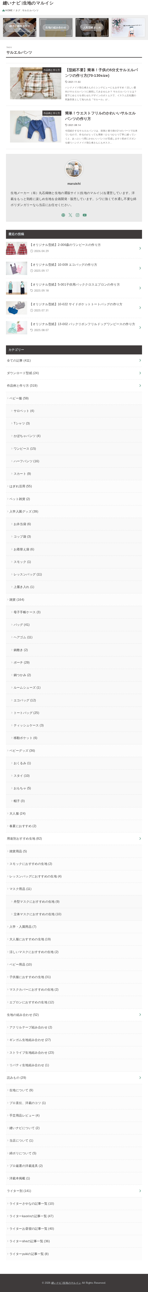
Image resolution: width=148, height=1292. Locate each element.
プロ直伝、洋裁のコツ (27, 1103)
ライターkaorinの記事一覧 (31, 1216)
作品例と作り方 (22, 385)
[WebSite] (63, 215)
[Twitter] (70, 215)
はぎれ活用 (20, 486)
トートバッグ (26, 712)
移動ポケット (25, 738)
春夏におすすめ (22, 826)
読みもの (16, 1077)
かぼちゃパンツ (27, 436)
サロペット (24, 410)
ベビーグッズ (22, 750)
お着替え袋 (24, 549)
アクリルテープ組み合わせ (30, 1027)
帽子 (19, 801)
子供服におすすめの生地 (30, 977)
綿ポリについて (22, 1153)
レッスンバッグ (28, 574)
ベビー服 (19, 398)
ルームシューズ (27, 687)
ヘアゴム (23, 637)
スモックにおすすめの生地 (30, 863)
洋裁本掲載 (19, 1178)
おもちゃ (22, 788)
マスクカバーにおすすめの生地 (33, 989)
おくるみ (22, 763)
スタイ (22, 775)
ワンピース (25, 448)
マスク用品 (20, 889)
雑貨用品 (18, 851)
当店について (21, 1140)
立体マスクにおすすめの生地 (37, 914)
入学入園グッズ (23, 511)
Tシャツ (22, 423)
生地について (21, 1090)
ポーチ (22, 662)
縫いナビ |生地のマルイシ (28, 3)
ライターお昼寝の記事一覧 (31, 1228)
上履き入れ (24, 587)
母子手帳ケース (27, 612)
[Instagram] (78, 215)
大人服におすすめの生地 (30, 939)
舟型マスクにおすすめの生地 (37, 901)
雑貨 (16, 599)
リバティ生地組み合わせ (29, 1065)
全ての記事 (19, 360)
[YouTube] (85, 215)
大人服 (17, 813)
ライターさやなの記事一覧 (31, 1203)
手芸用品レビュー (24, 1115)
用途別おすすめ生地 (24, 838)
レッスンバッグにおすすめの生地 (35, 876)
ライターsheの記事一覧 (29, 1241)
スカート (22, 473)
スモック (22, 561)
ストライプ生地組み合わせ (31, 1052)
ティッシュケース (29, 725)
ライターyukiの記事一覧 (29, 1254)
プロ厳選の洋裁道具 (26, 1165)
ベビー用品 (20, 964)
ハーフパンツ (26, 461)
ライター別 (19, 1190)
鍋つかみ (22, 675)
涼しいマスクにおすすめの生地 (33, 952)
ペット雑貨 (19, 499)
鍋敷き (21, 650)
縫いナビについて (24, 1128)
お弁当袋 (22, 524)
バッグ (22, 624)
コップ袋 (22, 536)
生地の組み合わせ (23, 1014)
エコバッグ (25, 700)
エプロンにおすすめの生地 (31, 1002)
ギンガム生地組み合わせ (30, 1040)
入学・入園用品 (22, 926)
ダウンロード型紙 (23, 373)
